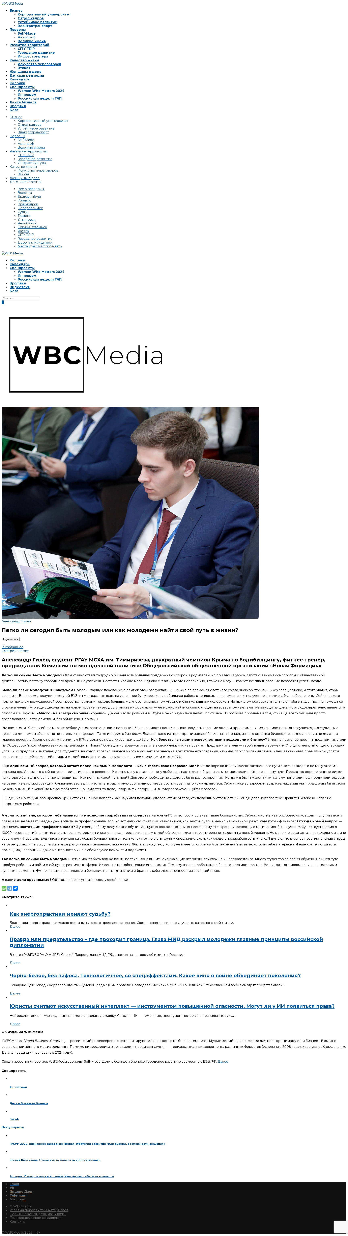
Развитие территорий (29, 45)
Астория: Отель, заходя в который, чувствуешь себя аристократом (62, 1176)
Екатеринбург (30, 196)
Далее (15, 927)
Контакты (17, 1222)
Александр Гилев (16, 621)
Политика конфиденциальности (38, 1214)
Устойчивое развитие (37, 22)
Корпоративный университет (44, 14)
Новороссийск (30, 208)
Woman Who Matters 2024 (41, 91)
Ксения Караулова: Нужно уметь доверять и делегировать (55, 1160)
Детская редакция (27, 75)
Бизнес (16, 10)
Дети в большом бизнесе (29, 1103)
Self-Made (27, 33)
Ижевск (24, 200)
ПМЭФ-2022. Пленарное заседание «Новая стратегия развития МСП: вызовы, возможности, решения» (87, 1143)
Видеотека (20, 287)
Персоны (18, 30)
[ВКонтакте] (15, 888)
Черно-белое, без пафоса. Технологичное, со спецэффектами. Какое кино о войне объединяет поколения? (155, 975)
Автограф (26, 37)
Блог (14, 110)
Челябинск (27, 223)
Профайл (18, 106)
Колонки (17, 83)
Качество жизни (24, 60)
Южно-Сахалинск (32, 227)
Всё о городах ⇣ (31, 189)
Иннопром (27, 95)
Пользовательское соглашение (36, 1218)
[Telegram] (9, 888)
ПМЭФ (14, 1119)
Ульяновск (27, 219)
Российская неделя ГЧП (40, 98)
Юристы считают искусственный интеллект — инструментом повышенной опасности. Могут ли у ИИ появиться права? (172, 1006)
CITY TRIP (26, 49)
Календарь (20, 79)
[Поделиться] (3, 644)
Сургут (23, 212)
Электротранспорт (35, 26)
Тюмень (24, 216)
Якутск (23, 231)
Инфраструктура (33, 56)
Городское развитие (36, 52)
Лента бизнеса (23, 102)
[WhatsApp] (4, 888)
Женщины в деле (25, 72)
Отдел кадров (31, 18)
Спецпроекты (22, 87)
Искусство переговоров (39, 64)
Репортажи (18, 1087)
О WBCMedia (20, 1206)
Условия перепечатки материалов (39, 1210)
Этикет (24, 68)
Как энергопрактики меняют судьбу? (60, 914)
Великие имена (32, 41)
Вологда (25, 193)
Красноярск (28, 204)
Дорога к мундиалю (35, 242)
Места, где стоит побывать (40, 246)
